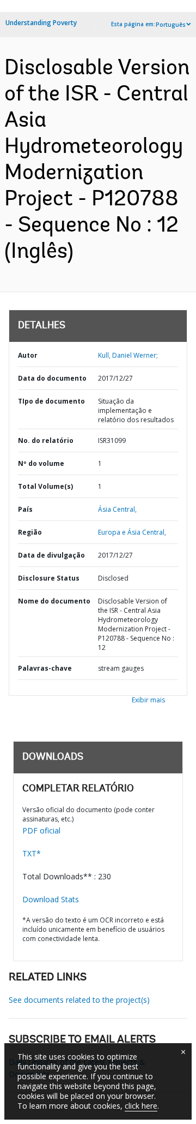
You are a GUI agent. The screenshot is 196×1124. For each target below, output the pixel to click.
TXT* (31, 853)
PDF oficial (41, 830)
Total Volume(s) (45, 486)
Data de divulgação (51, 555)
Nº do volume (41, 463)
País (25, 509)
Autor (28, 355)
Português (171, 24)
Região (30, 532)
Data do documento (52, 378)
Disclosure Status (48, 578)
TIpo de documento (51, 401)
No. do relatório (46, 440)
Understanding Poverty (41, 22)
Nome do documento (54, 601)
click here (141, 1106)
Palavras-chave (45, 668)
